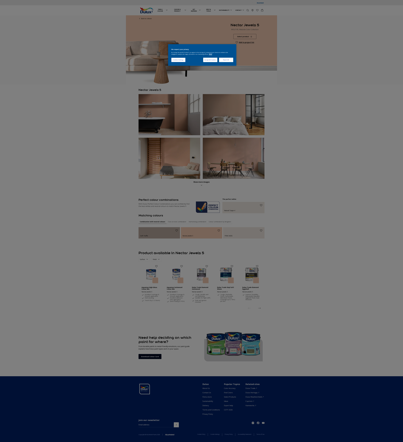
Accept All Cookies (210, 60)
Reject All (226, 60)
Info (210, 54)
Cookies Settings (178, 60)
